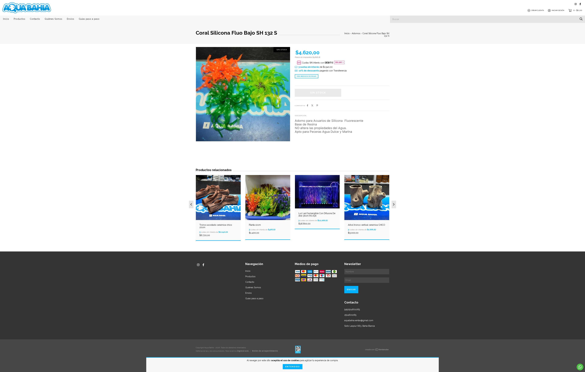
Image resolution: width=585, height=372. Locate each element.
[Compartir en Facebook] (307, 105)
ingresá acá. (243, 351)
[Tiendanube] (377, 350)
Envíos (70, 19)
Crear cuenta (537, 10)
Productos (19, 19)
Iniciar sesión (558, 10)
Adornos (356, 33)
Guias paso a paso (89, 19)
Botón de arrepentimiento (265, 351)
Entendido (292, 367)
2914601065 (350, 315)
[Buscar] (581, 19)
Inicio (6, 19)
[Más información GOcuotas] (339, 63)
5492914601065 (352, 309)
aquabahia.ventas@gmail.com (358, 320)
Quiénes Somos (53, 19)
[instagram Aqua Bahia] (575, 4)
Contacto (35, 19)
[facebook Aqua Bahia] (580, 4)
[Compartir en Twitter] (312, 105)
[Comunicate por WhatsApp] (580, 367)
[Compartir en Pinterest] (317, 105)
